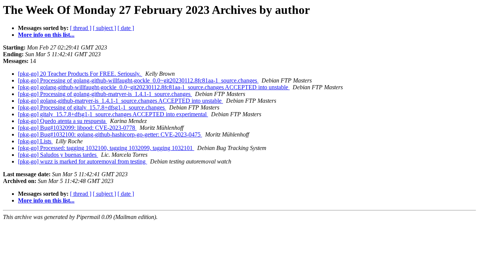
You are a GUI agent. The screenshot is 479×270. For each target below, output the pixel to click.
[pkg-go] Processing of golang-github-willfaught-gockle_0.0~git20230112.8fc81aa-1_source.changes (138, 80)
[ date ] (126, 28)
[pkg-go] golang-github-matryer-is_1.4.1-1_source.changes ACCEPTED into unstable (120, 101)
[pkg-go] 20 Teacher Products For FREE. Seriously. (80, 73)
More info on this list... (46, 35)
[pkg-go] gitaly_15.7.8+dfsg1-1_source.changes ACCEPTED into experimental (113, 114)
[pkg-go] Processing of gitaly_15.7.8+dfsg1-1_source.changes (92, 107)
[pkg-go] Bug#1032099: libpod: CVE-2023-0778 (77, 127)
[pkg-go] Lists (35, 141)
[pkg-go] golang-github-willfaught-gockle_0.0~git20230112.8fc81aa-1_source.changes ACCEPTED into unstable (154, 87)
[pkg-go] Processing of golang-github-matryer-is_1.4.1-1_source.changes (105, 94)
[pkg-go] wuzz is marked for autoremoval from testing (82, 161)
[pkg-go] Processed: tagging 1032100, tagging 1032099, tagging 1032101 (106, 148)
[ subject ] (104, 28)
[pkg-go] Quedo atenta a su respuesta (62, 121)
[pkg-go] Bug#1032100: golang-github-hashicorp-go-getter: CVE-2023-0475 (110, 134)
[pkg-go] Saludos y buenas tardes (58, 155)
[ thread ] (80, 28)
